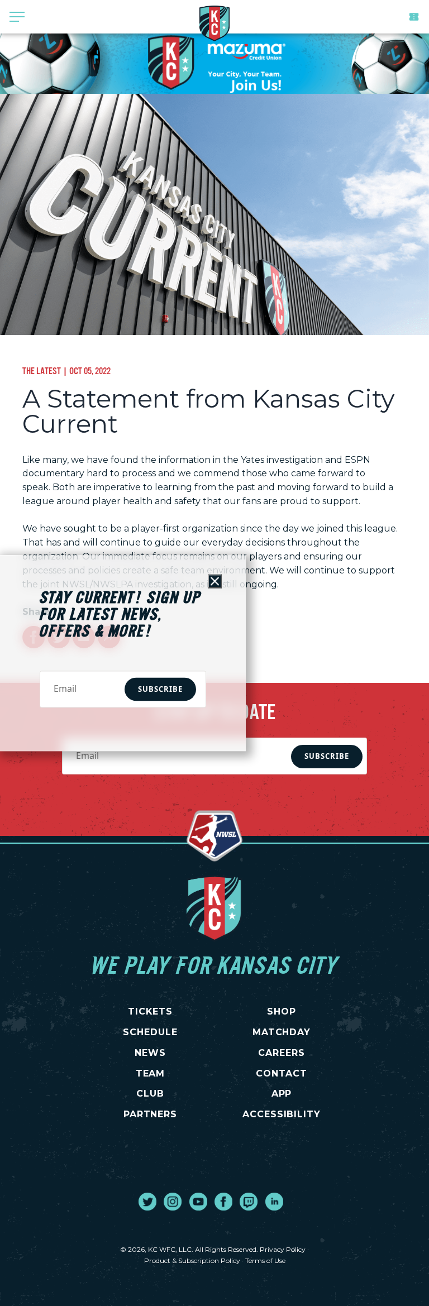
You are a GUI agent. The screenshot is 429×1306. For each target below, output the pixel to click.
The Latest (41, 371)
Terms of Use (265, 1260)
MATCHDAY (281, 1032)
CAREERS (281, 1052)
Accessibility (281, 1114)
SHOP (281, 1011)
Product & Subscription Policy (192, 1260)
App (281, 1093)
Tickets (414, 17)
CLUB (150, 1093)
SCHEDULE (150, 1032)
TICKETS (150, 1011)
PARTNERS (150, 1114)
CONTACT (281, 1073)
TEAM (150, 1073)
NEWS (150, 1052)
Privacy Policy (283, 1249)
